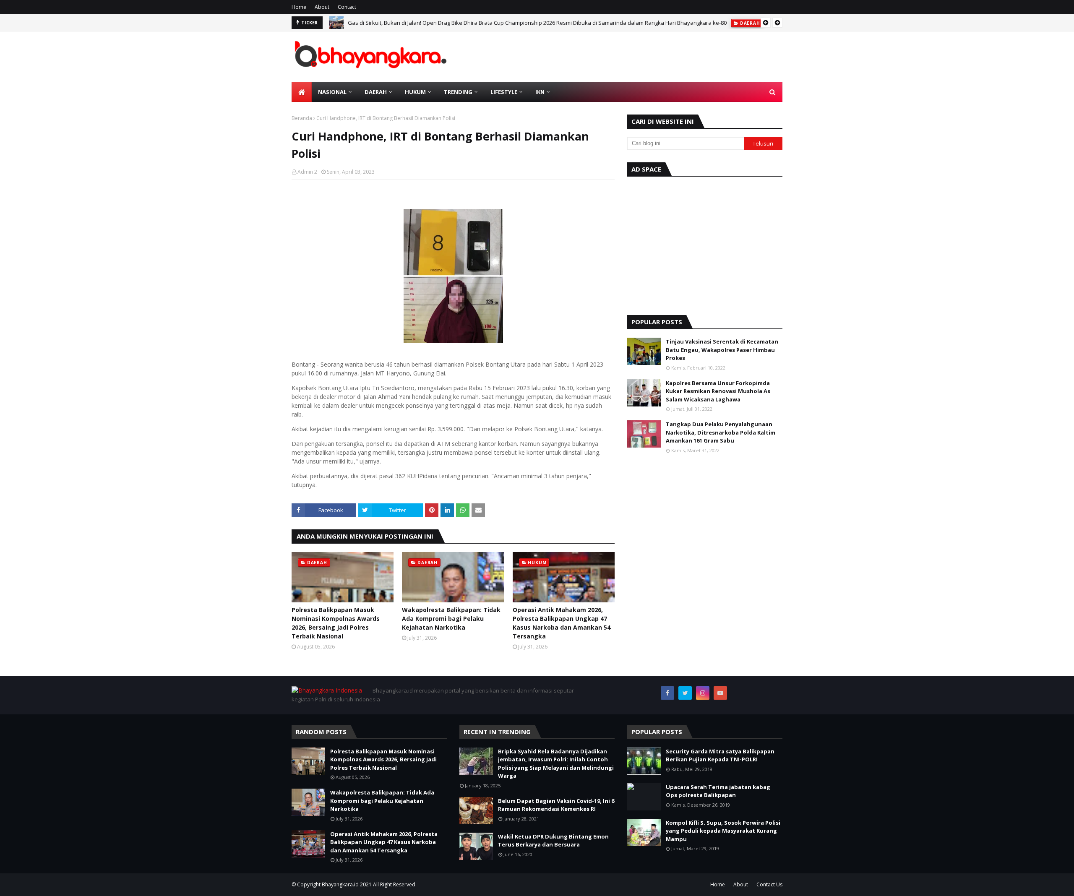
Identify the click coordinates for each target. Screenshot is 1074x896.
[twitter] (685, 693)
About (322, 6)
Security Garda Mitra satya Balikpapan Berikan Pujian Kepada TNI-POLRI (720, 755)
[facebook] (667, 693)
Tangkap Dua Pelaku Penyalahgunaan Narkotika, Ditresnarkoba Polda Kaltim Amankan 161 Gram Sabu (720, 432)
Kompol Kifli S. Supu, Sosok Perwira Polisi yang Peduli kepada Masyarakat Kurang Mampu (723, 831)
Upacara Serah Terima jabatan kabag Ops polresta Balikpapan (718, 791)
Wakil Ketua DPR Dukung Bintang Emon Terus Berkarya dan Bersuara (553, 841)
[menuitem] (302, 92)
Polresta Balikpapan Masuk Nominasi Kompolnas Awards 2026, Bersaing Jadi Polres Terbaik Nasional (336, 623)
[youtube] (720, 693)
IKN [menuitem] (540, 92)
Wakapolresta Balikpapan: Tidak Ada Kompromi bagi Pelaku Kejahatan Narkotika (451, 618)
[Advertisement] (704, 243)
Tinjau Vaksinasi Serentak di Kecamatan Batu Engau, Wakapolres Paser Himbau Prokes (722, 350)
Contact (347, 6)
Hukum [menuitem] (415, 92)
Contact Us (769, 884)
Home (299, 6)
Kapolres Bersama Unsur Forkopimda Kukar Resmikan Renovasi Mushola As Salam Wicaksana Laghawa (718, 391)
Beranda (302, 118)
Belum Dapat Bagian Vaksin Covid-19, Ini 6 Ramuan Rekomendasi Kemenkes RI (556, 805)
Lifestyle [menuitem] (503, 92)
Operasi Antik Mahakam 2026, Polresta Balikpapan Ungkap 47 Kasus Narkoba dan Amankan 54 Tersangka (561, 623)
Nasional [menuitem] (332, 92)
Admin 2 (307, 171)
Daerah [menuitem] (376, 92)
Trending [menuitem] (458, 92)
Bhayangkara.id (340, 884)
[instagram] (702, 693)
